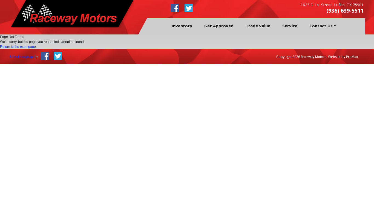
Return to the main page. (18, 47)
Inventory (182, 25)
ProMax (352, 56)
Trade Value (258, 25)
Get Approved (219, 25)
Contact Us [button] (321, 25)
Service (289, 25)
